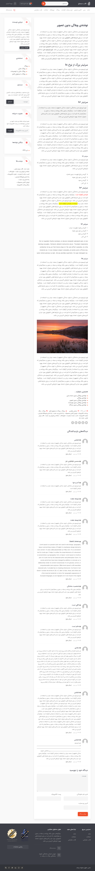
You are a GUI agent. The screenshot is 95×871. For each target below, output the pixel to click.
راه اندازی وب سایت (58, 413)
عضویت (10, 131)
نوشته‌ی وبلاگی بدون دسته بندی (76, 396)
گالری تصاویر (77, 10)
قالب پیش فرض (18, 169)
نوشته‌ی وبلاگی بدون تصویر (78, 400)
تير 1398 (25, 150)
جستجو (10, 102)
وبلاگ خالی (21, 69)
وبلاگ (57, 10)
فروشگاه (52, 10)
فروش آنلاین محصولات (71, 413)
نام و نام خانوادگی (82, 794)
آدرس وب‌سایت (83, 803)
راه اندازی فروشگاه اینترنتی (45, 413)
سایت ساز (81, 418)
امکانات (46, 10)
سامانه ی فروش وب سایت (52, 416)
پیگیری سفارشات (17, 847)
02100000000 (9, 10)
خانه (88, 10)
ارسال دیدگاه (82, 814)
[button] (26, 4)
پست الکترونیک (56, 794)
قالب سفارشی (38, 10)
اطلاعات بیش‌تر (24, 48)
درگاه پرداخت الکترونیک (23, 185)
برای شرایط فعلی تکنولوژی (73, 38)
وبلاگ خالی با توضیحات (18, 71)
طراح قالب (62, 416)
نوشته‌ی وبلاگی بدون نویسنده (77, 403)
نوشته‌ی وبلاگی (81, 398)
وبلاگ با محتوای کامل (54, 411)
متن (84, 10)
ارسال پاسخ (69, 454)
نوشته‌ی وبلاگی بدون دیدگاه (77, 405)
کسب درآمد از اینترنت (72, 416)
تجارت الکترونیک (83, 416)
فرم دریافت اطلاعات (66, 10)
